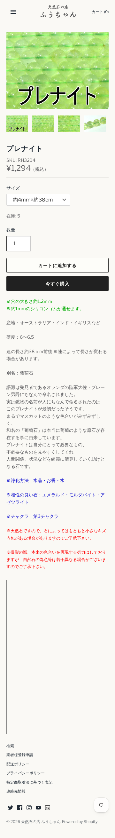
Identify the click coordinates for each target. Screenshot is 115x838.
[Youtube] (38, 808)
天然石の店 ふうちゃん (40, 821)
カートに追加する (57, 265)
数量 (10, 230)
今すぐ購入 (58, 283)
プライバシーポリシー (25, 773)
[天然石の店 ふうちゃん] (58, 12)
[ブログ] (47, 808)
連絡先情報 (16, 791)
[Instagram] (29, 808)
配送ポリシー (17, 764)
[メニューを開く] (13, 12)
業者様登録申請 (19, 755)
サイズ (13, 188)
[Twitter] (10, 808)
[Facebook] (19, 808)
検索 (10, 746)
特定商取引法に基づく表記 (29, 782)
